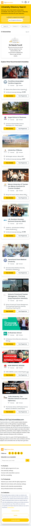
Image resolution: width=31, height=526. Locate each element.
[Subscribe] (27, 460)
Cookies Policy (10, 507)
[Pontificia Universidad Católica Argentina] (5, 82)
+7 (16, 229)
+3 (26, 89)
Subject (15, 26)
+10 (28, 372)
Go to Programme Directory (15, 20)
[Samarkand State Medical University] (5, 260)
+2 (18, 269)
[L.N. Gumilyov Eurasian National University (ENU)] (5, 220)
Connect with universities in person (10, 473)
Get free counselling (6, 475)
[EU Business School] (5, 333)
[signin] (25, 2)
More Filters (25, 26)
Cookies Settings (15, 510)
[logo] (7, 2)
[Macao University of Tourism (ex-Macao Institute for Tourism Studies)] (5, 185)
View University (9, 96)
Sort (27, 32)
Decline (15, 515)
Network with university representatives (11, 486)
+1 (26, 194)
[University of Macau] (5, 151)
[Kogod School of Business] (5, 118)
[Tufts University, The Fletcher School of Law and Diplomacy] (5, 397)
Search (5, 26)
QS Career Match (4, 437)
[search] (22, 2)
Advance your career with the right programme (13, 481)
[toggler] (29, 2)
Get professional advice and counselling (11, 488)
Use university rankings (7, 470)
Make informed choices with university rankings (13, 484)
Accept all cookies (15, 520)
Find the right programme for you (10, 468)
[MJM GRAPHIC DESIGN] (5, 366)
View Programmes (22, 96)
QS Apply (8, 432)
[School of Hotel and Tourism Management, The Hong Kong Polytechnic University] (5, 295)
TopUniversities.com (5, 422)
